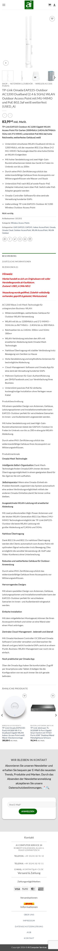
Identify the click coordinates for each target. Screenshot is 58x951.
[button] (3, 4)
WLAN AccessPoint (40, 230)
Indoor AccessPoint (41, 227)
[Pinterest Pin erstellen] (25, 239)
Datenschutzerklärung (29, 926)
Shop (4, 84)
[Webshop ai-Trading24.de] (29, 5)
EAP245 (28, 227)
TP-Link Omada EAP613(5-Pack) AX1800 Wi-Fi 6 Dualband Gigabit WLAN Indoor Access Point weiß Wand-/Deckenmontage (14, 733)
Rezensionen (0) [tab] (10, 267)
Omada (52, 227)
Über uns (29, 915)
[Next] (51, 42)
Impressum (29, 921)
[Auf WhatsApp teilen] (4, 239)
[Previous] (6, 42)
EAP (15, 227)
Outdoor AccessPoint (22, 230)
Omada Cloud (7, 230)
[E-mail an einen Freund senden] (20, 239)
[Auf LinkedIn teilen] (30, 239)
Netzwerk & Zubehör (21, 84)
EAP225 (21, 227)
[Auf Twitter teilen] (15, 239)
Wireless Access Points (20, 223)
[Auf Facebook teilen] (9, 239)
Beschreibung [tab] (9, 256)
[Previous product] (10, 115)
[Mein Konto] (54, 5)
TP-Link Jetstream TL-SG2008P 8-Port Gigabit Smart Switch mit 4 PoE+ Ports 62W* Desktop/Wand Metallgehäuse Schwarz (42, 733)
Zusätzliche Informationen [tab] (16, 261)
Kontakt (29, 938)
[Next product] (4, 115)
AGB (29, 932)
